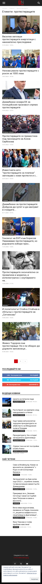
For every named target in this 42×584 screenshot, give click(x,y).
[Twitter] (21, 564)
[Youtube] (27, 564)
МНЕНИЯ (5, 166)
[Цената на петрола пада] (6, 402)
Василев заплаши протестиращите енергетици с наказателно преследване (19, 39)
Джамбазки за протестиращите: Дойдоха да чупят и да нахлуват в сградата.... (20, 207)
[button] (3, 3)
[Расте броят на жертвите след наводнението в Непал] (6, 413)
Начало (4, 8)
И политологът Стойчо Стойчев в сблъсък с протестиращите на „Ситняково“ (20, 312)
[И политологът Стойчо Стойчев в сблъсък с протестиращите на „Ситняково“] (21, 297)
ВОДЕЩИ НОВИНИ (8, 67)
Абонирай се (33, 384)
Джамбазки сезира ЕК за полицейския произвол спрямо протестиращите (20, 105)
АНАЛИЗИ (6, 268)
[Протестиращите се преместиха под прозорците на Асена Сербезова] (21, 124)
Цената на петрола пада (23, 399)
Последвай (34, 375)
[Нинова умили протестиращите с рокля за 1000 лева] (21, 59)
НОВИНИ (5, 200)
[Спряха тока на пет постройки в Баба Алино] (6, 449)
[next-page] (25, 361)
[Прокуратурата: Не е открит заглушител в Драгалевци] (6, 438)
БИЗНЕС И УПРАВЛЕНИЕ (9, 33)
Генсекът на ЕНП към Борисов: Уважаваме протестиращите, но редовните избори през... (19, 241)
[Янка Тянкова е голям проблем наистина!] (6, 525)
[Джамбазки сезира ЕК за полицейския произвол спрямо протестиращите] (21, 90)
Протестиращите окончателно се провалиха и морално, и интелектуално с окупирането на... (20, 276)
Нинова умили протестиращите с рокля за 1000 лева (20, 72)
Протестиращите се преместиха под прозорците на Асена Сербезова (19, 139)
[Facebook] (15, 564)
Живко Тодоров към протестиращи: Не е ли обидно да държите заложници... (21, 346)
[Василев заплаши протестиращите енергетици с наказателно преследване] (21, 25)
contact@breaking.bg (21, 558)
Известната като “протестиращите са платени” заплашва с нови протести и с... (19, 173)
